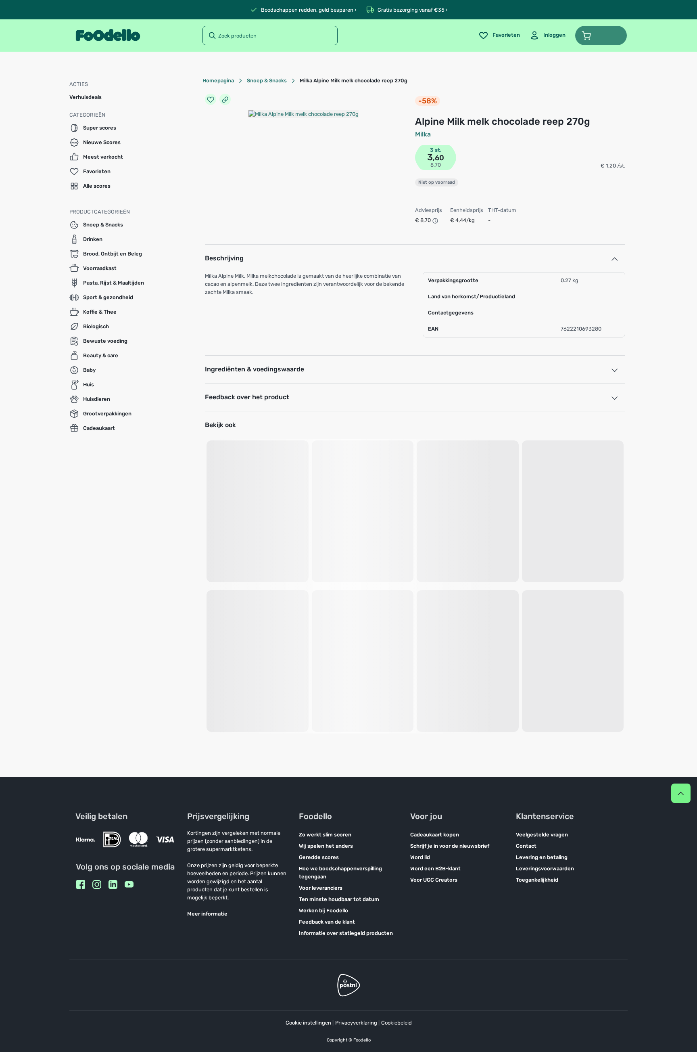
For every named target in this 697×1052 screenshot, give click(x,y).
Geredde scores (319, 857)
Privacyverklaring (356, 1023)
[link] (548, 35)
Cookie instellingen (308, 1023)
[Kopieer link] (225, 99)
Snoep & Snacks (267, 81)
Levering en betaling (542, 857)
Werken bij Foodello (323, 910)
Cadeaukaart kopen (434, 835)
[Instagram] (97, 884)
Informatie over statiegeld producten (346, 933)
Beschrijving (224, 258)
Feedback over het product (247, 397)
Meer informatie (207, 914)
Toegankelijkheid (537, 880)
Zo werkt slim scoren (325, 835)
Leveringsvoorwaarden (545, 868)
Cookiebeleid (396, 1023)
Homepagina (218, 81)
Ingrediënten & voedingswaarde (254, 369)
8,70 (435, 165)
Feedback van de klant (327, 922)
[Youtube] (129, 884)
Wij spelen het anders (326, 846)
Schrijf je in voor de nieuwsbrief (449, 846)
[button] (601, 35)
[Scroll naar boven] (681, 793)
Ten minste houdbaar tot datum (339, 899)
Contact (526, 846)
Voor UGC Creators (433, 880)
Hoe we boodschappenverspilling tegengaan (340, 872)
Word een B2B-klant (435, 868)
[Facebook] (81, 884)
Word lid (420, 857)
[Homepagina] (107, 35)
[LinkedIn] (113, 884)
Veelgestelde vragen (542, 835)
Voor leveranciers (320, 888)
